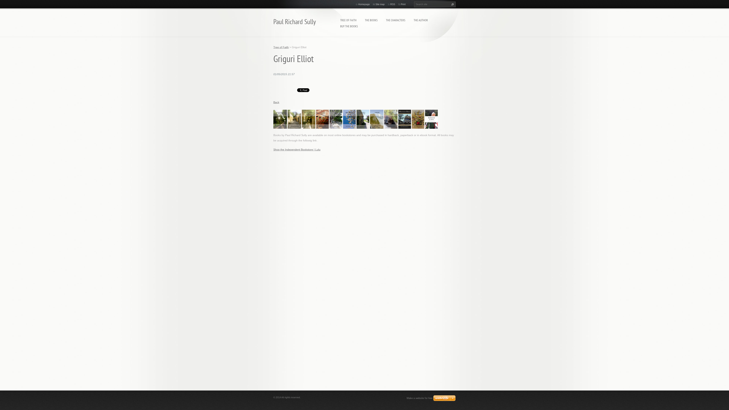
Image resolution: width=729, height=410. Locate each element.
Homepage (364, 4)
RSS (392, 4)
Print (403, 4)
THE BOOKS (371, 20)
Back (276, 102)
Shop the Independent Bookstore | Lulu (296, 149)
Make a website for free (419, 398)
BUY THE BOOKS (349, 26)
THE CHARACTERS (395, 20)
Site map (380, 4)
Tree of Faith (348, 20)
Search (452, 4)
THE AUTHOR (421, 20)
